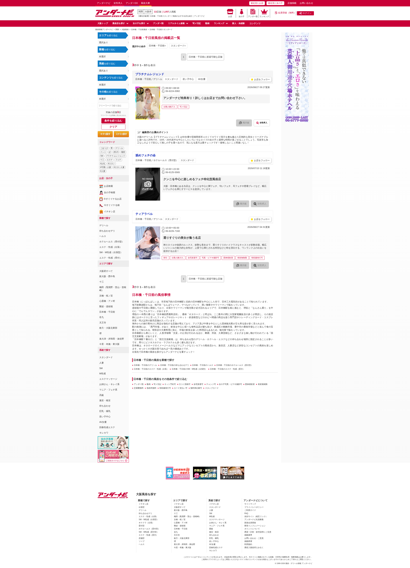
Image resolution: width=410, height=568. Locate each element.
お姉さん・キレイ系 (109, 384)
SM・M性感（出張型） (111, 252)
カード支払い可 (180, 388)
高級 (101, 395)
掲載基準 (248, 535)
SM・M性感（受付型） (149, 532)
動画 (207, 23)
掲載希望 (248, 541)
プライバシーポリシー (254, 507)
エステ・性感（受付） (110, 257)
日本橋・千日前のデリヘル (145, 365)
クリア (113, 126)
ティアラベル (144, 213)
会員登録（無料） (287, 12)
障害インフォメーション (255, 526)
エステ (110, 160)
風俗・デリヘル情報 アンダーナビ (298, 563)
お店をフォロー (262, 79)
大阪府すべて (106, 271)
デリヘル (119, 148)
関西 (141, 11)
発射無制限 (262, 384)
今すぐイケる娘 (112, 205)
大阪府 (148, 11)
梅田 (123, 152)
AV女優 (103, 422)
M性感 (102, 373)
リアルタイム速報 (176, 23)
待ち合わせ (105, 406)
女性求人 (118, 3)
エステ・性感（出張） (110, 247)
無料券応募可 (196, 388)
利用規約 (248, 544)
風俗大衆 (145, 3)
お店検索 (108, 186)
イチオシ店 (109, 211)
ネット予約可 (170, 384)
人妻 (101, 362)
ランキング (264, 16)
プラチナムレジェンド (115, 156)
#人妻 (102, 171)
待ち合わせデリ (107, 231)
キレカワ (103, 432)
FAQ (246, 513)
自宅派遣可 (198, 384)
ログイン (307, 13)
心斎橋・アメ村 (107, 301)
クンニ (103, 152)
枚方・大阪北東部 (108, 328)
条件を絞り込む (113, 120)
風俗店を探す (118, 23)
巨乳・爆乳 (105, 411)
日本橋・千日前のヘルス (202, 365)
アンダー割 (253, 16)
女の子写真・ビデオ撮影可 (230, 384)
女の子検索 (109, 192)
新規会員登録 (250, 523)
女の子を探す (139, 23)
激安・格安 (105, 400)
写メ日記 (197, 23)
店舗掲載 (291, 3)
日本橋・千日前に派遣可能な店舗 (205, 57)
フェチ (118, 160)
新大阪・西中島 (107, 276)
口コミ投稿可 (184, 384)
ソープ (141, 541)
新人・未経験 (238, 23)
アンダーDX (132, 3)
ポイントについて (252, 529)
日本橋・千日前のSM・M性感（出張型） (189, 369)
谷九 (101, 317)
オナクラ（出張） (146, 523)
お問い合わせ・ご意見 (254, 538)
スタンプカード (211, 388)
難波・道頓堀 (106, 306)
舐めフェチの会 (145, 155)
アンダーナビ (103, 3)
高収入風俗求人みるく (254, 547)
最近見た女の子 (275, 3)
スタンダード (106, 357)
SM (101, 156)
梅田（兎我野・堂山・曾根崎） (187, 516)
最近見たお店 (257, 3)
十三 (102, 160)
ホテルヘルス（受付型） (111, 241)
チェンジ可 (211, 384)
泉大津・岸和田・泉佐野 (111, 338)
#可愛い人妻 (105, 167)
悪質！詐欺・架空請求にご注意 (257, 532)
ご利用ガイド (250, 510)
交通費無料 (139, 388)
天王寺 (102, 322)
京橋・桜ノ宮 (106, 295)
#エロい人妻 (119, 167)
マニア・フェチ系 (108, 389)
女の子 (241, 16)
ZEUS (116, 152)
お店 (230, 16)
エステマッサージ (108, 379)
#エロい (111, 163)
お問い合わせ (306, 3)
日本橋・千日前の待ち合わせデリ (174, 365)
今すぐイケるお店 (113, 199)
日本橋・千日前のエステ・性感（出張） (151, 369)
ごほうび (104, 148)
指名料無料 (151, 388)
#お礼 (102, 163)
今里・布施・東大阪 (109, 344)
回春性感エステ (107, 427)
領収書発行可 (165, 388)
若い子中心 (105, 416)
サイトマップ (250, 504)
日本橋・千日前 (107, 312)
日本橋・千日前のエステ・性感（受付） (227, 369)
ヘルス (102, 236)
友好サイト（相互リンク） (255, 516)
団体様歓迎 (250, 384)
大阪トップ (103, 23)
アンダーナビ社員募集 (254, 519)
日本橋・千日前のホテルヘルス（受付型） (234, 365)
